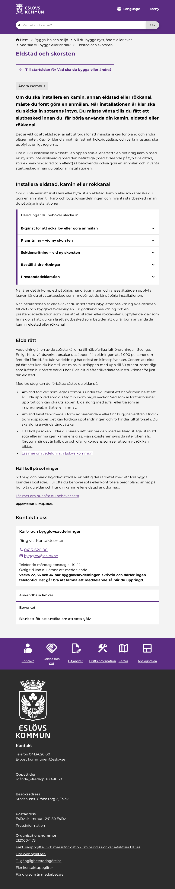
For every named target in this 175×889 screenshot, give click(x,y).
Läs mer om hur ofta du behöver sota (47, 496)
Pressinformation (30, 825)
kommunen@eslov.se (46, 759)
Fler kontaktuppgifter (34, 868)
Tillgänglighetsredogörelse (38, 861)
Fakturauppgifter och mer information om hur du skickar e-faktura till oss (78, 847)
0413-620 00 (39, 754)
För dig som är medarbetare (40, 874)
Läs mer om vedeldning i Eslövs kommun (57, 453)
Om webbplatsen (31, 854)
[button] (8, 880)
